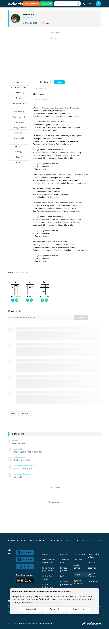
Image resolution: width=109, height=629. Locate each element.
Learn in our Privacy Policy (46, 602)
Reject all (54, 609)
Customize (78, 609)
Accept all (31, 609)
